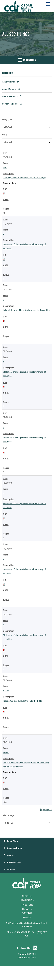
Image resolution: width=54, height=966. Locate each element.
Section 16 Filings (10, 104)
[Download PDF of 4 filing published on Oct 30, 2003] (4, 387)
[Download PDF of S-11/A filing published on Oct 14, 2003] (4, 782)
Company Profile (14, 848)
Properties (27, 900)
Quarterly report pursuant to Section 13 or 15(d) (24, 178)
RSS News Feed (14, 862)
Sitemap (11, 869)
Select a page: (8, 815)
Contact (27, 913)
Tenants (27, 909)
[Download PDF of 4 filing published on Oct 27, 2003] (4, 650)
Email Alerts (12, 841)
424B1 (6, 691)
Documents (10, 183)
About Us (27, 896)
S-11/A (6, 752)
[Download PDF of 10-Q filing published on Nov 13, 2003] (4, 193)
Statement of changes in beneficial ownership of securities (24, 246)
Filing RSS (46, 809)
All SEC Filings (8, 82)
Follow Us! (24, 948)
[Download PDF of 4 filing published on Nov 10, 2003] (4, 259)
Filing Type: (7, 119)
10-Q (5, 167)
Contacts (11, 855)
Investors (27, 904)
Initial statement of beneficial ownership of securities (26, 310)
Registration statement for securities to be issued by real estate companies (26, 765)
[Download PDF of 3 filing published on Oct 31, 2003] (4, 321)
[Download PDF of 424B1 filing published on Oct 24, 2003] (4, 712)
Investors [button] (29, 60)
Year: (4, 135)
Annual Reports (9, 89)
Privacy (27, 917)
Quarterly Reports (10, 96)
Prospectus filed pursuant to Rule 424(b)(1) (22, 701)
